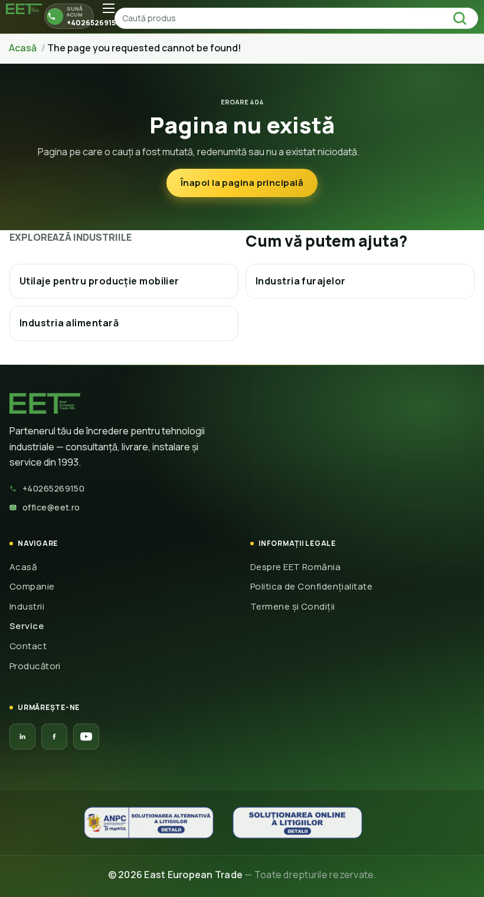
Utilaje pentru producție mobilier (99, 280)
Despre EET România (295, 567)
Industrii (26, 606)
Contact (28, 646)
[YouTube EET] (86, 736)
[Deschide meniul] (109, 8)
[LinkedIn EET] (22, 736)
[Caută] (463, 18)
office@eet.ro (51, 507)
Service (26, 626)
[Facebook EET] (54, 736)
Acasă (23, 567)
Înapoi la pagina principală (242, 182)
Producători (35, 666)
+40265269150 (53, 488)
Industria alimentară (69, 322)
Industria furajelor (301, 280)
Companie (32, 586)
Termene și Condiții (292, 606)
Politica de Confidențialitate (311, 586)
